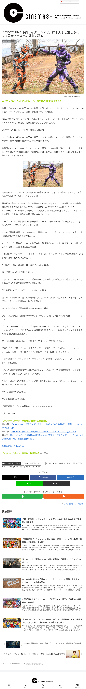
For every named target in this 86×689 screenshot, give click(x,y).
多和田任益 (30, 467)
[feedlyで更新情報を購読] (22, 496)
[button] (56, 483)
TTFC (49, 463)
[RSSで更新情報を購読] (63, 496)
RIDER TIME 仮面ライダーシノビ (34, 463)
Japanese (67, 2)
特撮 (39, 467)
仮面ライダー (20, 467)
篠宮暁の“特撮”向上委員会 (12, 463)
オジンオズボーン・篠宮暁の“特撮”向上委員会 (68, 463)
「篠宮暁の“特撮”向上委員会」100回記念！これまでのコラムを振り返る (43, 431)
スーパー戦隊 (8, 467)
